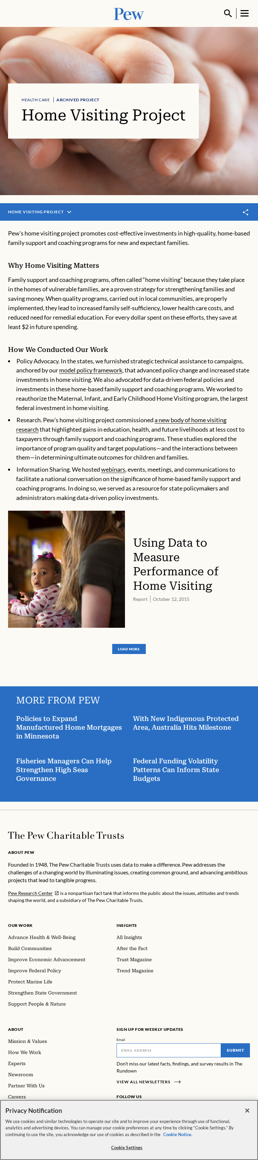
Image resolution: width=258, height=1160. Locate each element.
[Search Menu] (228, 13)
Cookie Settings (127, 1147)
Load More (129, 649)
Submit (235, 1050)
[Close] (247, 1110)
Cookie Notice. (177, 1134)
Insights (127, 925)
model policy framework (90, 370)
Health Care (36, 99)
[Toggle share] (246, 212)
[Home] (66, 835)
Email (121, 1039)
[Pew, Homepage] (129, 13)
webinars (113, 469)
